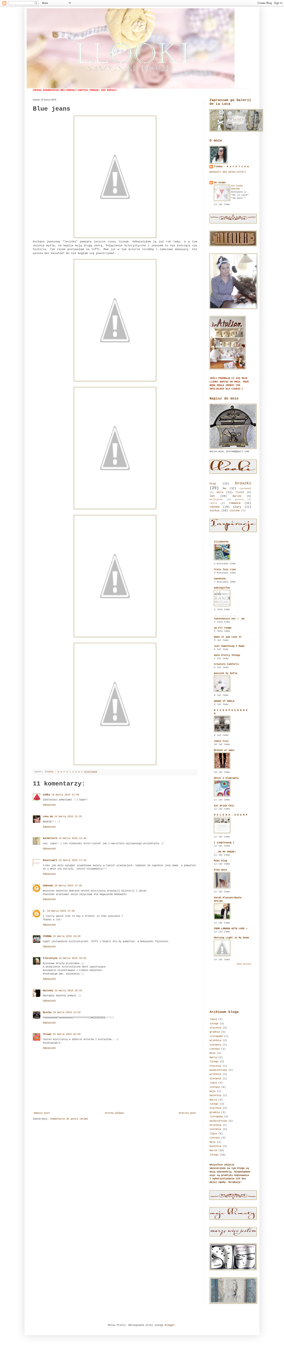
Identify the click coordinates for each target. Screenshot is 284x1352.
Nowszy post (42, 1113)
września (215, 1040)
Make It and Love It (228, 637)
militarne (216, 499)
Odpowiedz (49, 805)
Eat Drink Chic (224, 805)
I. (44, 911)
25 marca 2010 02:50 (66, 1034)
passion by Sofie (225, 673)
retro (213, 503)
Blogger (170, 1325)
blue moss (220, 869)
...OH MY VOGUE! (225, 851)
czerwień (245, 488)
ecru (220, 492)
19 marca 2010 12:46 (72, 838)
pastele (239, 499)
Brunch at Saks (224, 750)
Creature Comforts (226, 664)
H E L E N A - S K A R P (230, 814)
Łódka (46, 794)
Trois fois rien (225, 569)
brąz (213, 483)
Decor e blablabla (226, 778)
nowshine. (220, 578)
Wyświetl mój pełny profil (228, 172)
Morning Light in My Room (231, 937)
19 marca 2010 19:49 (66, 936)
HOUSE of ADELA (224, 701)
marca (213, 1057)
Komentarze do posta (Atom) (69, 1119)
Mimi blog (220, 860)
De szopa (220, 182)
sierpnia (215, 1044)
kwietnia (215, 1095)
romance (235, 503)
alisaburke (221, 541)
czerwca (215, 1049)
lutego (214, 1023)
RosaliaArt (50, 860)
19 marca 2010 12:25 (68, 816)
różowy (215, 506)
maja (212, 1053)
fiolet (240, 492)
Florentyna (50, 958)
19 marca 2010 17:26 (68, 885)
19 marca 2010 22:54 (66, 1012)
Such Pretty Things (227, 655)
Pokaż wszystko (244, 964)
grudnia (215, 1032)
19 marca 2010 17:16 (72, 860)
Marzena (48, 990)
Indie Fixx (221, 741)
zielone (235, 510)
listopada (216, 1036)
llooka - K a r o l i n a (231, 166)
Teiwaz (47, 1034)
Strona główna (114, 1113)
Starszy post (187, 1113)
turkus (215, 510)
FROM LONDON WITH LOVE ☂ (230, 928)
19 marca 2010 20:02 (72, 958)
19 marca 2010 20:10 (68, 990)
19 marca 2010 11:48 (65, 794)
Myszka (47, 1012)
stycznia (215, 1027)
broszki (243, 483)
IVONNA (47, 936)
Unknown (48, 885)
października (218, 1070)
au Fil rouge (222, 628)
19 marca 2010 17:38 (61, 911)
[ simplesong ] (224, 842)
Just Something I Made (229, 646)
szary (237, 506)
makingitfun (222, 587)
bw (224, 488)
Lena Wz (48, 816)
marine (237, 496)
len (212, 496)
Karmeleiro (50, 838)
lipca (213, 1019)
